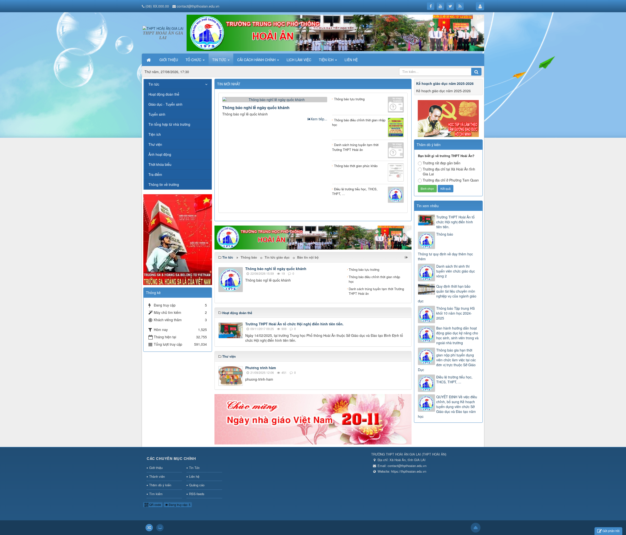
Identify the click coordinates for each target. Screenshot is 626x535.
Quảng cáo (196, 485)
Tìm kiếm (156, 493)
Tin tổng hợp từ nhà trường (169, 124)
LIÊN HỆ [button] (351, 59)
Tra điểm (155, 174)
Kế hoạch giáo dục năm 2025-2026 (445, 83)
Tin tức (153, 84)
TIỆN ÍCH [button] (327, 59)
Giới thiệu (156, 467)
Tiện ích (154, 134)
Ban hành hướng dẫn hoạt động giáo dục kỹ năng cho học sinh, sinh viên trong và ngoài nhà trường (457, 335)
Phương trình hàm (260, 367)
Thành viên (157, 476)
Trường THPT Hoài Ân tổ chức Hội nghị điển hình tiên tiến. (294, 323)
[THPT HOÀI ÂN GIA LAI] (163, 27)
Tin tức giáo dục (277, 257)
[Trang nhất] (149, 60)
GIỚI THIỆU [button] (168, 59)
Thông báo (249, 257)
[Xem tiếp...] (407, 257)
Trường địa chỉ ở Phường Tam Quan (451, 180)
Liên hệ (194, 476)
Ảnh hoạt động (159, 154)
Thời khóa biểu (159, 164)
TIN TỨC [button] (219, 59)
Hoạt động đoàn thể (163, 94)
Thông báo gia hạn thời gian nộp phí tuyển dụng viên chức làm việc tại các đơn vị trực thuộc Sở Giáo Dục (447, 360)
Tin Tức (194, 467)
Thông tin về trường (163, 184)
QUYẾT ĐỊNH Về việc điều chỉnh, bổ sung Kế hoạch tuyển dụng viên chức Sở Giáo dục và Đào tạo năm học (447, 406)
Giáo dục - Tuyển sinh (165, 104)
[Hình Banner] (335, 32)
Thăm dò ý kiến (160, 485)
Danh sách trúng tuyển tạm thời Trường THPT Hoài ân (376, 291)
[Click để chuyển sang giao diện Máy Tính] (160, 527)
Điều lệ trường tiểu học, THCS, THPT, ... (454, 379)
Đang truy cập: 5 (179, 504)
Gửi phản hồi (611, 531)
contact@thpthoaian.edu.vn (198, 6)
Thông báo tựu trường (364, 269)
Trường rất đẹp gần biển (441, 162)
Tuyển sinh (156, 114)
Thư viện (155, 144)
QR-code (154, 504)
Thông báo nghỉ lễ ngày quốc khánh (256, 107)
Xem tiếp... (319, 118)
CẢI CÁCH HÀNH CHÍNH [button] (257, 59)
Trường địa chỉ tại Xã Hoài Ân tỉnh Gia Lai (449, 171)
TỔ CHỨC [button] (194, 59)
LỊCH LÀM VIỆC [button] (299, 59)
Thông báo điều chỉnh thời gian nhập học (374, 279)
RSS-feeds (196, 493)
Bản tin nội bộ (308, 257)
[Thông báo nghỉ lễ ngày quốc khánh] (274, 99)
